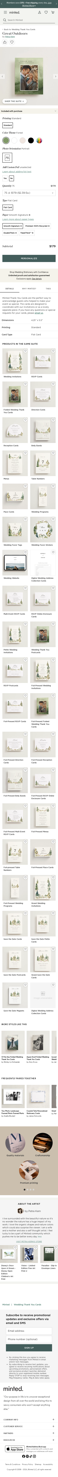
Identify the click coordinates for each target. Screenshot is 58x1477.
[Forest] (6, 140)
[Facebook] (23, 1456)
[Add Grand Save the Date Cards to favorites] (53, 949)
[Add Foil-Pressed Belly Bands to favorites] (25, 770)
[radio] (7, 125)
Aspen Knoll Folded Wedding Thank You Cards (38, 1058)
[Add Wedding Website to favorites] (25, 552)
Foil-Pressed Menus (39, 831)
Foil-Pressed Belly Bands (15, 796)
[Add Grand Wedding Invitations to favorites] (53, 877)
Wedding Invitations (12, 377)
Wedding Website (11, 578)
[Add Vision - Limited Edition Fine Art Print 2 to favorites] (35, 1247)
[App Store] (15, 1449)
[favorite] (12, 42)
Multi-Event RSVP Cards (14, 614)
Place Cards (9, 512)
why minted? (29, 289)
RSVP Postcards (11, 685)
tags (48, 289)
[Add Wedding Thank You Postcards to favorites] (53, 624)
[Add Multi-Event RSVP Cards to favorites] (25, 588)
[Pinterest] (27, 1456)
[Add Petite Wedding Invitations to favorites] (25, 624)
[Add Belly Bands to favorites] (53, 420)
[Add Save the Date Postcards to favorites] (25, 949)
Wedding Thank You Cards (27, 1304)
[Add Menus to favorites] (25, 453)
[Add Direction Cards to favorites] (53, 384)
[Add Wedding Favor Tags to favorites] (25, 519)
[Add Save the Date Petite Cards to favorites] (53, 913)
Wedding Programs (39, 512)
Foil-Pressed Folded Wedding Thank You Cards (40, 724)
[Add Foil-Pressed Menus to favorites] (53, 806)
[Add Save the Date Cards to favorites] (25, 913)
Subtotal (7, 246)
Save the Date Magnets (14, 1011)
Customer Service (13, 1426)
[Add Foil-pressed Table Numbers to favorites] (25, 841)
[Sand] (22, 140)
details (10, 289)
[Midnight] (31, 140)
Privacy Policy (27, 1464)
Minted (6, 1304)
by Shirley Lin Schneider (10, 1062)
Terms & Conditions (12, 1464)
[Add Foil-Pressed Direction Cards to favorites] (25, 734)
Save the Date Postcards (15, 975)
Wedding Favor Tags (13, 545)
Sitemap (38, 1464)
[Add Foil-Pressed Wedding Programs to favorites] (25, 877)
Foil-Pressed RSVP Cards (15, 721)
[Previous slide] (2, 76)
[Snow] (14, 140)
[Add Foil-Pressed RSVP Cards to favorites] (25, 695)
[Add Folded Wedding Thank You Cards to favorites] (25, 384)
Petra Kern (10, 37)
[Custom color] (39, 140)
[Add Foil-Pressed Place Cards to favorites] (53, 841)
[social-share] (4, 42)
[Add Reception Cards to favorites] (25, 420)
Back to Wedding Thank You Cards (19, 29)
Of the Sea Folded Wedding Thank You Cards (12, 1058)
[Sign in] (39, 12)
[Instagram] (34, 1456)
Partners (8, 1433)
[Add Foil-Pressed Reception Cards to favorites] (53, 734)
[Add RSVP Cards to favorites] (53, 351)
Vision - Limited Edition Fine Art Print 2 (28, 1268)
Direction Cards (38, 410)
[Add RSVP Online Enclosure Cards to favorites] (53, 588)
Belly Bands (36, 445)
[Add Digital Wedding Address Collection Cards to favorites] (53, 552)
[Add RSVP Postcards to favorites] (25, 660)
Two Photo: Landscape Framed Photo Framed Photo (12, 1112)
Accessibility (48, 1464)
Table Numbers (38, 479)
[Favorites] (46, 12)
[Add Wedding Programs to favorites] (53, 486)
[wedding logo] (15, 12)
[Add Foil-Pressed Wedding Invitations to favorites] (53, 660)
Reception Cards (11, 445)
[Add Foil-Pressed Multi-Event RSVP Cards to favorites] (25, 806)
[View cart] (52, 12)
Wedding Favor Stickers (42, 545)
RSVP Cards (36, 377)
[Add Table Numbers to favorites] (53, 453)
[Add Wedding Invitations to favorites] (25, 351)
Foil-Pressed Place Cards (42, 867)
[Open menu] (5, 12)
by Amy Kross (32, 1062)
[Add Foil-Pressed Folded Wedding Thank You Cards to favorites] (53, 695)
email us (39, 313)
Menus (6, 479)
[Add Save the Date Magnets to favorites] (25, 985)
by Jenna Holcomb (34, 1116)
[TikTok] (31, 1456)
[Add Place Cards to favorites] (25, 486)
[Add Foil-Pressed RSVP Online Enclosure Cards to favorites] (53, 770)
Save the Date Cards (13, 939)
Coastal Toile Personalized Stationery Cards (37, 1112)
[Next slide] (55, 76)
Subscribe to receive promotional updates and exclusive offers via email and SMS (28, 1319)
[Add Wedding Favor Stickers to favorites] (53, 519)
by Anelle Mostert (8, 1116)
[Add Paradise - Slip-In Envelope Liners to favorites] (55, 1247)
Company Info (11, 1419)
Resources (9, 1440)
